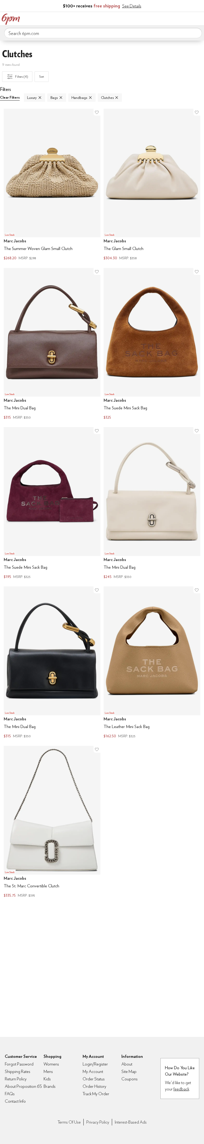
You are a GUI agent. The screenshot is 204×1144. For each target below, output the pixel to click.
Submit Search (195, 32)
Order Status (94, 1078)
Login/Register (95, 1064)
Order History (94, 1086)
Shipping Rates (17, 1071)
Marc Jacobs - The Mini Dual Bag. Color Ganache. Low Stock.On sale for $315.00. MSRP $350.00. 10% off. (52, 344)
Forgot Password (19, 1064)
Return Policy (16, 1078)
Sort (41, 76)
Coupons (129, 1078)
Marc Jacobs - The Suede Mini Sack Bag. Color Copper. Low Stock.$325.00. (152, 344)
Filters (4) (21, 76)
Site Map (129, 1071)
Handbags (79, 97)
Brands (50, 1086)
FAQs (10, 1093)
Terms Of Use (69, 1122)
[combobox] (103, 33)
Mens (48, 1071)
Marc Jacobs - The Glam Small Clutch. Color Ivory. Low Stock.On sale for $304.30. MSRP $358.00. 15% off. (152, 185)
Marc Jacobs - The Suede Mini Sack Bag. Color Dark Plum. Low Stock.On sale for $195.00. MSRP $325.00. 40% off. (52, 503)
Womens (51, 1064)
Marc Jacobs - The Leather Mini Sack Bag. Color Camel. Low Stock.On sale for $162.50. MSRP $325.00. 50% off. (152, 662)
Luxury (32, 97)
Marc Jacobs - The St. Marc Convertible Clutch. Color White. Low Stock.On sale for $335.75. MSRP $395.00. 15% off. (52, 822)
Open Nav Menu (198, 18)
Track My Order (96, 1093)
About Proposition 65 (23, 1086)
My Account (165, 18)
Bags (53, 97)
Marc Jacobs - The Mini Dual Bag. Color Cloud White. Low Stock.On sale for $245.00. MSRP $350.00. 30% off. (152, 503)
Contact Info (15, 1101)
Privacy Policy (97, 1122)
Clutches (107, 97)
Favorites (176, 18)
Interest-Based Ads (131, 1122)
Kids (47, 1078)
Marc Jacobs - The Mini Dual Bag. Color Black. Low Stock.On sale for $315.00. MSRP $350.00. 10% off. (52, 662)
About (126, 1064)
